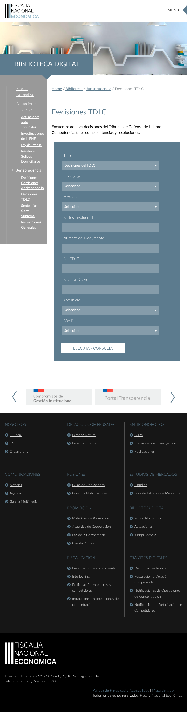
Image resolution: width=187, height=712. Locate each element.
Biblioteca (74, 89)
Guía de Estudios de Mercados (157, 493)
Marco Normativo (147, 518)
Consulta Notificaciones (90, 493)
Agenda (15, 493)
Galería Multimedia (23, 501)
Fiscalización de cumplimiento (94, 568)
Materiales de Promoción (90, 518)
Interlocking (81, 576)
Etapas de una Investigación (155, 443)
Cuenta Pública (83, 543)
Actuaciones (143, 526)
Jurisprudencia (28, 170)
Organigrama (19, 451)
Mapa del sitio (163, 690)
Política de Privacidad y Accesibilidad (121, 690)
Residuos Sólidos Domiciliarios (30, 156)
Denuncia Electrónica (150, 568)
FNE (13, 443)
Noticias (16, 485)
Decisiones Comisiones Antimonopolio (32, 183)
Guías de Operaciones (88, 485)
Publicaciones (144, 451)
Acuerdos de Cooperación (91, 526)
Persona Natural (84, 435)
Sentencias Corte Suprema (29, 211)
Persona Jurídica (84, 443)
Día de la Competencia (89, 535)
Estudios (140, 485)
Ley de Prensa (31, 145)
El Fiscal (16, 435)
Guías (138, 435)
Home (57, 89)
